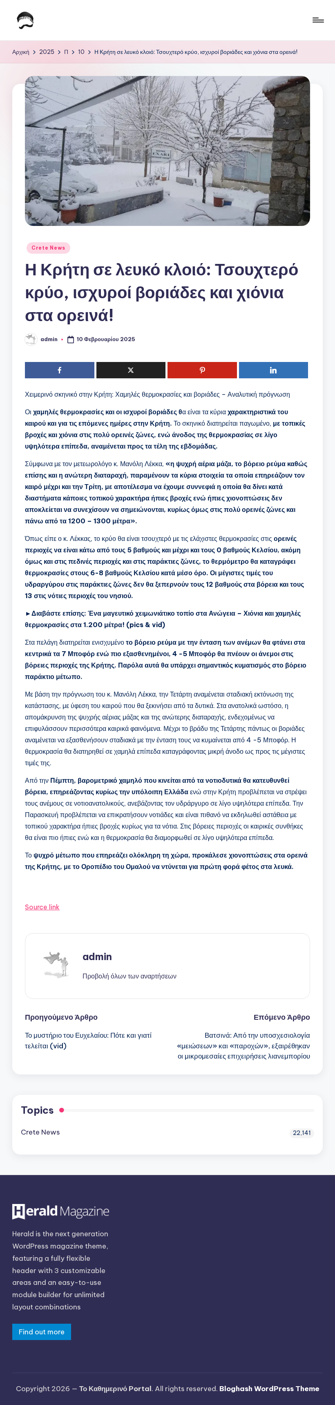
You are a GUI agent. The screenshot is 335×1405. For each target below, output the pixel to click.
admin (97, 956)
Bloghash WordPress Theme (269, 1388)
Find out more (42, 1331)
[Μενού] (318, 20)
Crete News (48, 248)
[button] (129, 976)
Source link (42, 907)
